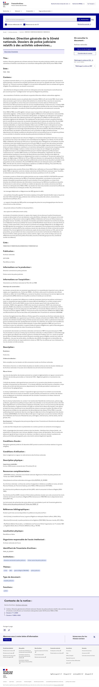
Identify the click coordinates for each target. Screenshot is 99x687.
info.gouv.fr (66, 674)
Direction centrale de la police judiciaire (14, 560)
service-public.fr (77, 674)
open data (11, 681)
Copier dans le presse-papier (9, 630)
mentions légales (27, 681)
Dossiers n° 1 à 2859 (12, 613)
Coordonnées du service (85, 53)
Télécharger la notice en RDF (83, 66)
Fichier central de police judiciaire (37, 560)
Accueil (4, 32)
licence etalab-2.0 (58, 685)
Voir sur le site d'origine (84, 49)
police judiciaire (35, 570)
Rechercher (6, 11)
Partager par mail (4, 630)
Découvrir (17, 11)
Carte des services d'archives (88, 655)
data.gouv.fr (88, 674)
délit (11, 570)
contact (5, 681)
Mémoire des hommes (39, 657)
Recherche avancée (83, 24)
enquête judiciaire (9, 580)
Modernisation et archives (56, 653)
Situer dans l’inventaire (11, 52)
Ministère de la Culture (8, 650)
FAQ (92, 19)
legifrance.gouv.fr (55, 674)
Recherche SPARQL (78, 4)
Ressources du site (31, 24)
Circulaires (68, 650)
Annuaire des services (86, 650)
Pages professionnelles (45, 11)
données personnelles (39, 681)
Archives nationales (13, 32)
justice (5, 591)
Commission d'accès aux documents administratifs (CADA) (24, 656)
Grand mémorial (38, 654)
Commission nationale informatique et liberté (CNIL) (25, 661)
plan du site (19, 681)
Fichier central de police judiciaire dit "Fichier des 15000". (20, 504)
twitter (94, 636)
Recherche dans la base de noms (59, 4)
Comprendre (29, 11)
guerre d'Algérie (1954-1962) (21, 570)
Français (91, 4)
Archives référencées (13, 24)
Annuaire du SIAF (86, 653)
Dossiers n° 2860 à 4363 (13, 615)
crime (5, 570)
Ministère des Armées (8, 653)
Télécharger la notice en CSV (82, 60)
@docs (67, 663)
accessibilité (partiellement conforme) (54, 681)
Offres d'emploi (69, 655)
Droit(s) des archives (54, 650)
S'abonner (7, 640)
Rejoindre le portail (70, 658)
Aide (67, 653)
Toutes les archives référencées (73, 660)
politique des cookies (70, 681)
